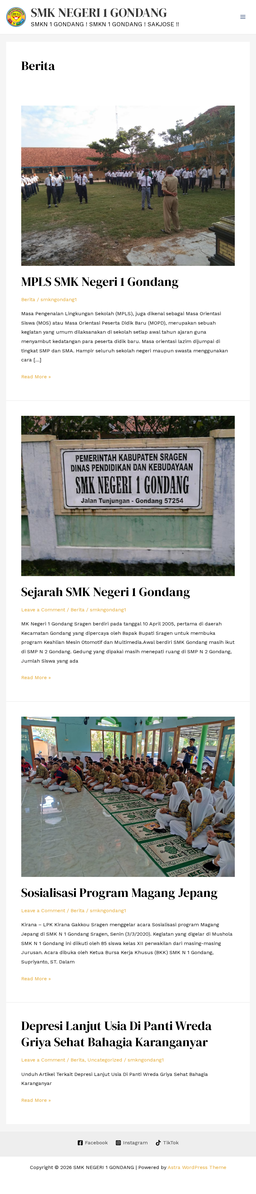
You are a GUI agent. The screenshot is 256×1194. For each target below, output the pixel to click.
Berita (28, 299)
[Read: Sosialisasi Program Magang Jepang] (128, 796)
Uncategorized (104, 1060)
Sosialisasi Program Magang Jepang (119, 892)
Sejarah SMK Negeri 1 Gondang (105, 591)
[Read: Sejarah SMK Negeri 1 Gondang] (128, 495)
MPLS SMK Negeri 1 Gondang (100, 281)
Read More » (36, 376)
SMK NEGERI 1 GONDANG (99, 12)
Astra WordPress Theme (197, 1167)
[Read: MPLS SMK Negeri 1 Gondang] (128, 185)
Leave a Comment (43, 610)
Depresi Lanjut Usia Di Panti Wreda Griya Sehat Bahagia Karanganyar (116, 1033)
